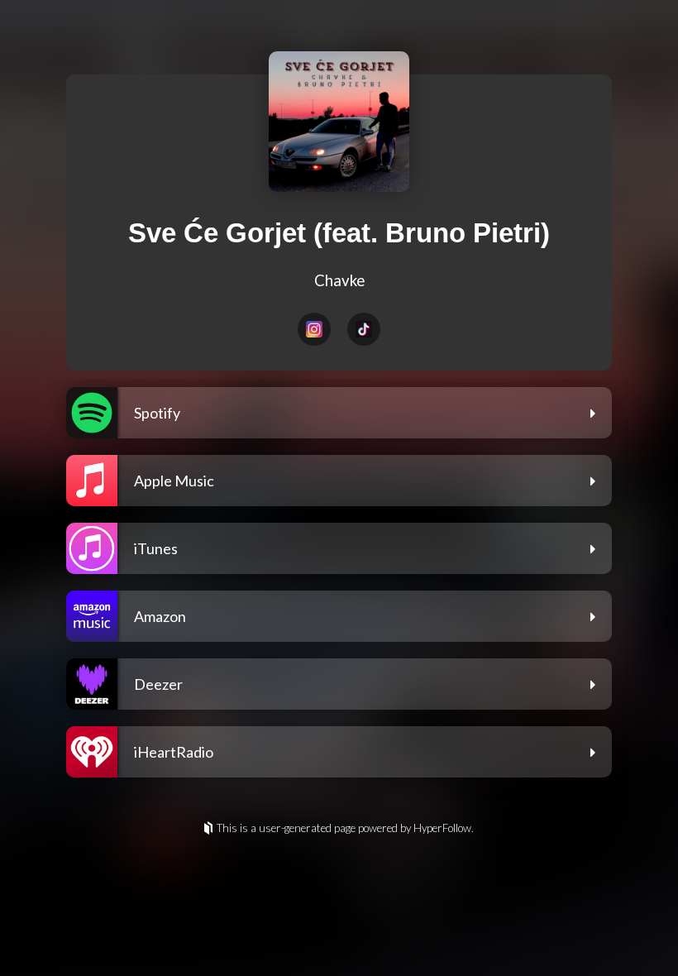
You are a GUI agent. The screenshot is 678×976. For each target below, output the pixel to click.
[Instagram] (314, 329)
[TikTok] (363, 329)
